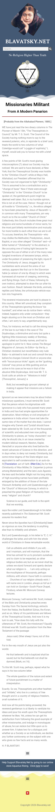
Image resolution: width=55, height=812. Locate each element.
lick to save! (40, 766)
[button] (27, 90)
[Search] (50, 49)
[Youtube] (27, 793)
